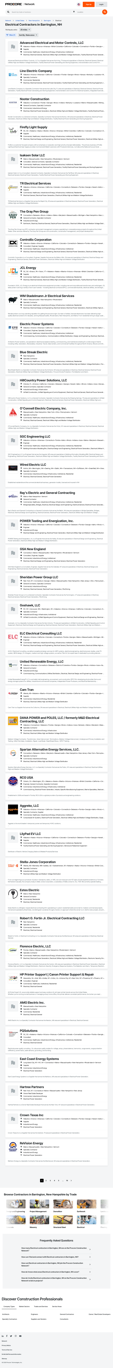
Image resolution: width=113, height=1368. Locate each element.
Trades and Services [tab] (41, 1306)
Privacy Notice (6, 1345)
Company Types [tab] (9, 1306)
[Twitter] (11, 1336)
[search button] (104, 12)
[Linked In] (3, 1336)
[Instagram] (16, 1336)
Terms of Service (7, 1350)
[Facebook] (6, 1336)
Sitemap (4, 1358)
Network (30, 4)
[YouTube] (20, 1336)
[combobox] (89, 12)
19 (67, 1180)
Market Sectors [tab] (24, 1306)
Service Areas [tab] (57, 1306)
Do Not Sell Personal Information (11, 1354)
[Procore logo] (13, 4)
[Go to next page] (71, 1180)
